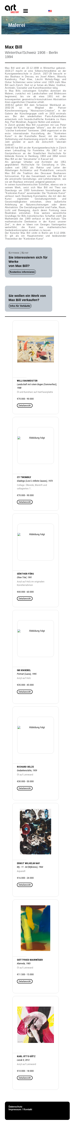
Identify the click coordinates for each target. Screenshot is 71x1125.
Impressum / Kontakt (20, 1109)
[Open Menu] (25, 11)
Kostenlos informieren (22, 272)
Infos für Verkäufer (20, 306)
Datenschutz (15, 1106)
